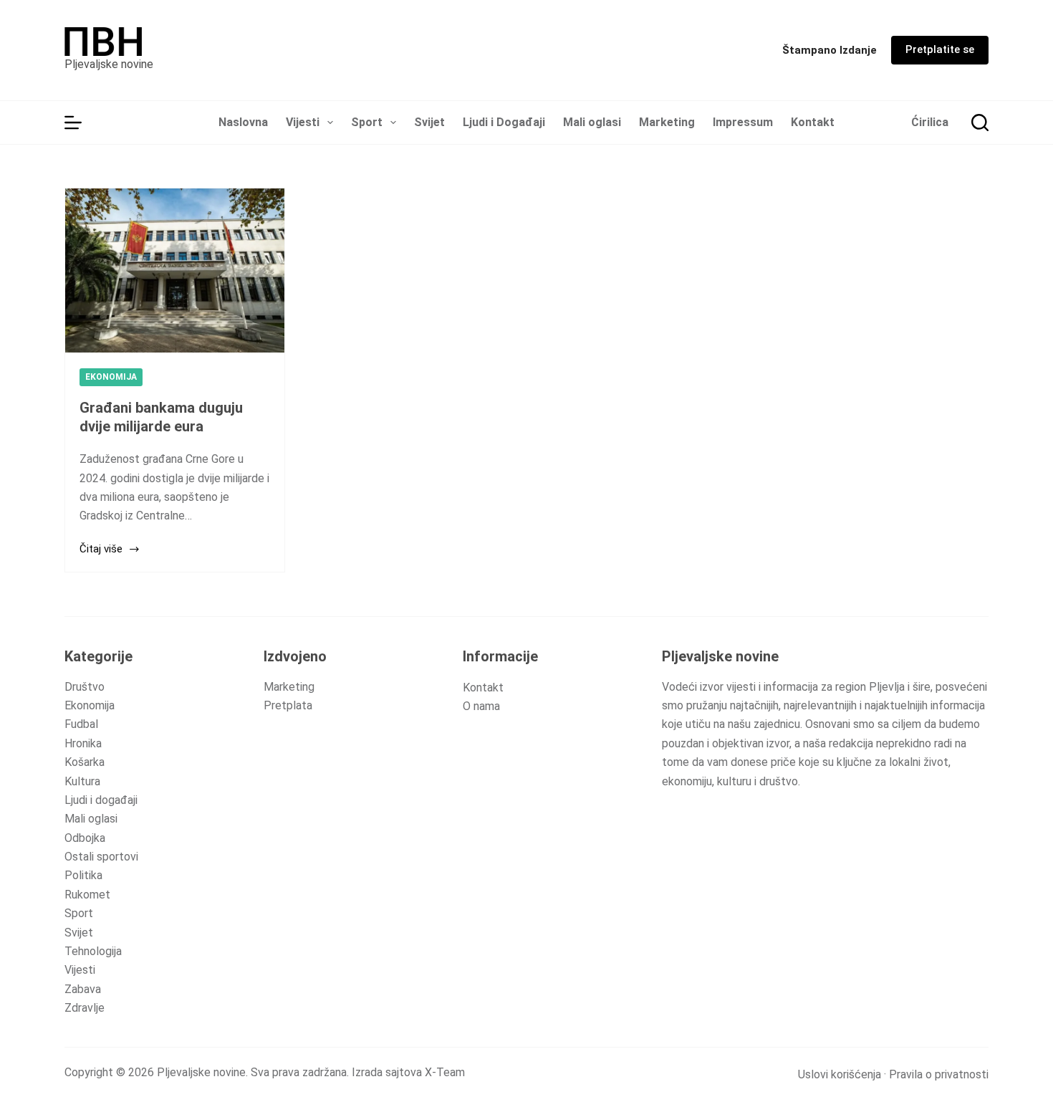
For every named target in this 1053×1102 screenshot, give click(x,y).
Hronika (83, 743)
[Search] (980, 122)
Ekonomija (89, 705)
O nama (481, 706)
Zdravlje (84, 1008)
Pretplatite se (939, 49)
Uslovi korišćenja (839, 1074)
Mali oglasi (592, 122)
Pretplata (288, 705)
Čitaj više (101, 550)
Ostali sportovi (101, 856)
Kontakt (813, 122)
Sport (367, 122)
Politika (83, 875)
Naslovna (243, 122)
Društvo (84, 687)
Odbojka (84, 838)
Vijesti (302, 122)
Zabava (82, 989)
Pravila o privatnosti (939, 1074)
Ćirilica (929, 122)
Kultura (82, 781)
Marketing (667, 122)
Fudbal (81, 724)
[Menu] (73, 122)
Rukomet (87, 894)
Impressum (743, 122)
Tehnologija (93, 951)
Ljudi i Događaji (504, 122)
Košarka (84, 762)
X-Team (445, 1072)
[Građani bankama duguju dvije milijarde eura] (174, 270)
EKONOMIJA (111, 377)
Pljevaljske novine (108, 64)
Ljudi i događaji (101, 800)
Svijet (429, 122)
